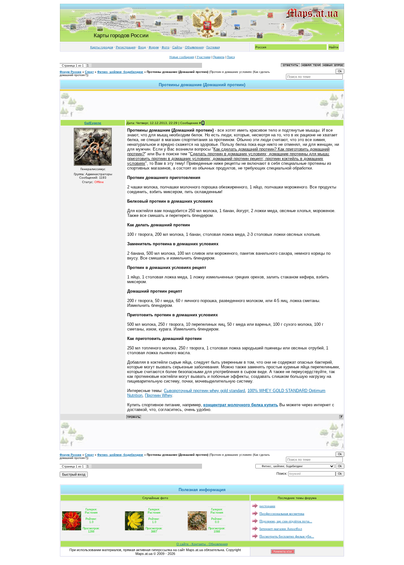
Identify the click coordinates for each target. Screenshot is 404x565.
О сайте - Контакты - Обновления (202, 544)
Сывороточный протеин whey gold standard (204, 390)
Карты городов (101, 47)
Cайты (177, 47)
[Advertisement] (202, 105)
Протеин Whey (158, 395)
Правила (218, 57)
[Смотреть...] (71, 520)
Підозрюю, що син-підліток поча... (285, 521)
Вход (142, 47)
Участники (204, 57)
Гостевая (213, 47)
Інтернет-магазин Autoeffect (280, 528)
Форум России (70, 72)
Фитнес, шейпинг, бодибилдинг (120, 72)
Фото (165, 47)
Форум (154, 47)
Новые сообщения (181, 57)
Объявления (194, 47)
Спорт (89, 72)
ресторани (267, 505)
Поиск (231, 57)
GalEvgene (92, 123)
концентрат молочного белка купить (240, 404)
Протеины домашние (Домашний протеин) (177, 72)
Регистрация (125, 47)
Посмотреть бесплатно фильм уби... (286, 536)
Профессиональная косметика (281, 513)
